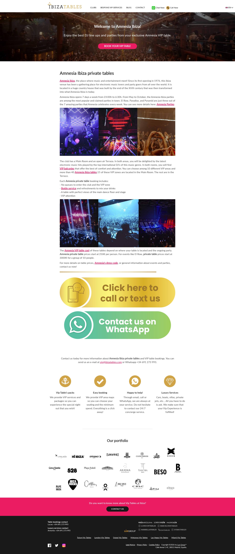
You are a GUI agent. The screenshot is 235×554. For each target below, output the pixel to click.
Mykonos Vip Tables (139, 538)
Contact (140, 8)
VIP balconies (67, 168)
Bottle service (68, 188)
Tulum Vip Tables (84, 538)
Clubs (93, 8)
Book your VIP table (117, 46)
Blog (128, 8)
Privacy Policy (142, 545)
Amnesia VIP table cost (77, 250)
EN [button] (229, 8)
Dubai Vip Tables (120, 538)
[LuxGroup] (130, 531)
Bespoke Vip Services (111, 8)
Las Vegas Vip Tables (159, 538)
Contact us (117, 509)
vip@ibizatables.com (111, 362)
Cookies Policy (154, 545)
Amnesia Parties (165, 104)
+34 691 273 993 (146, 362)
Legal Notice (130, 545)
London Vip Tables (102, 538)
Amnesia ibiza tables (86, 172)
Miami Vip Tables (178, 538)
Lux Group (181, 545)
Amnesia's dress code (106, 263)
